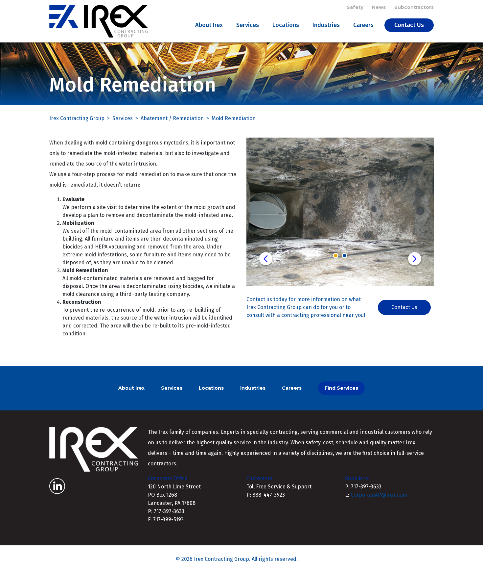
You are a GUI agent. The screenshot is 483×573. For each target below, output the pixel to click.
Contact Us (409, 25)
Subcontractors (414, 7)
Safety (355, 7)
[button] (265, 258)
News (379, 7)
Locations (285, 25)
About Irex (209, 25)
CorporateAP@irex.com (379, 495)
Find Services (341, 388)
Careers (363, 25)
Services (247, 25)
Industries (326, 25)
